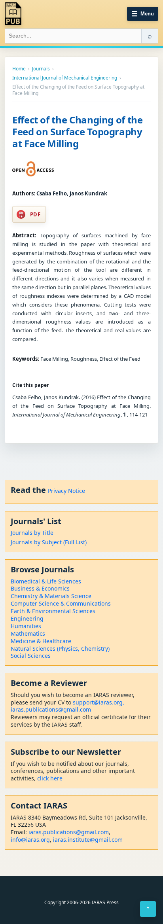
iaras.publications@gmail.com (51, 709)
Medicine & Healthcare (41, 641)
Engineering (27, 618)
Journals (41, 69)
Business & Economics (40, 588)
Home (19, 69)
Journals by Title (32, 532)
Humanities (26, 626)
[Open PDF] (33, 168)
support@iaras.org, (98, 702)
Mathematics (28, 633)
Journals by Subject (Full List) (49, 542)
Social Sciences (31, 655)
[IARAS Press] (13, 13)
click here (50, 778)
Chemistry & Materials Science (51, 596)
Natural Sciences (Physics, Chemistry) (60, 648)
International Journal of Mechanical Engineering (64, 78)
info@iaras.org (30, 839)
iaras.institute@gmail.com (88, 839)
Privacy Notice (66, 490)
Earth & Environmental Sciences (53, 611)
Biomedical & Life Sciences (46, 581)
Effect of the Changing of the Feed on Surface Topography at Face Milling (77, 131)
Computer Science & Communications (61, 603)
